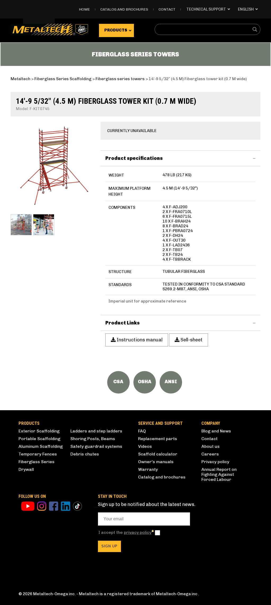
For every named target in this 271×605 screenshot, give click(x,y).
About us (210, 446)
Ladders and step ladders (96, 431)
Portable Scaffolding (39, 438)
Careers (210, 454)
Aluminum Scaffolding (41, 446)
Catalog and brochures (162, 477)
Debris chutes (84, 454)
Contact (167, 9)
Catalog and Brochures (124, 9)
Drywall (26, 469)
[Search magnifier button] (255, 29)
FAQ (142, 431)
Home (84, 9)
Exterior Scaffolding (39, 431)
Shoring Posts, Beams (92, 438)
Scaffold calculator (157, 454)
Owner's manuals (156, 461)
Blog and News (216, 431)
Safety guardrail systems (96, 446)
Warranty (148, 469)
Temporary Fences (38, 454)
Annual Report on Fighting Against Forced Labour (219, 474)
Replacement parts (157, 438)
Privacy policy (215, 461)
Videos (145, 446)
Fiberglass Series (37, 461)
